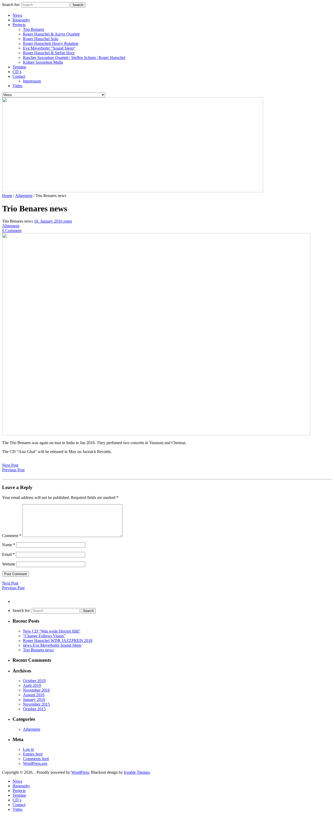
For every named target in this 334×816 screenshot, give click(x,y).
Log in (28, 749)
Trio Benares (33, 29)
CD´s (17, 71)
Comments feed (36, 759)
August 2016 (33, 695)
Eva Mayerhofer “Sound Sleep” (49, 48)
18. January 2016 (48, 221)
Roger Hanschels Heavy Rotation (50, 43)
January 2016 (34, 699)
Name (8, 545)
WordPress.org (35, 763)
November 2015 (36, 704)
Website (8, 564)
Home (7, 195)
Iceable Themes (137, 772)
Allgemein (23, 195)
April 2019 (32, 685)
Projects (19, 24)
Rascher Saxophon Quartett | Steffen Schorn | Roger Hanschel (74, 57)
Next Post (10, 465)
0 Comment (11, 230)
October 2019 (34, 680)
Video (17, 86)
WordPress (80, 772)
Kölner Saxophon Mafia (43, 62)
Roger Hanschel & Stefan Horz (49, 53)
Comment (11, 535)
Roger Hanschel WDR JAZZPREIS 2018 (57, 640)
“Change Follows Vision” (44, 636)
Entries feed (33, 754)
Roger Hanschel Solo (40, 39)
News (17, 15)
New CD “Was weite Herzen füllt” (51, 631)
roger (67, 221)
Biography (21, 20)
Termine (19, 67)
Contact (19, 76)
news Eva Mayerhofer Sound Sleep (52, 645)
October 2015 (34, 709)
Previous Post (13, 470)
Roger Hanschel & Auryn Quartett (51, 34)
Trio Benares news (38, 650)
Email (8, 554)
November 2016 (36, 690)
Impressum (32, 81)
